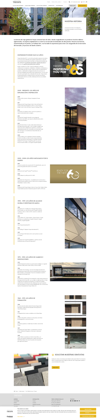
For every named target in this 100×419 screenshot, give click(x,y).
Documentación (17, 404)
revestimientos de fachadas (30, 62)
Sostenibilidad (16, 400)
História (15, 402)
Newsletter (16, 406)
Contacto (34, 402)
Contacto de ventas (76, 1)
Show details (20, 416)
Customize (87, 412)
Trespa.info (72, 5)
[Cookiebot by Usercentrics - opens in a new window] (10, 417)
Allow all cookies (88, 409)
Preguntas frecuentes (36, 404)
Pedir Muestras (82, 5)
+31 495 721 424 (55, 406)
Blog (33, 406)
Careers (34, 400)
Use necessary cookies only (88, 416)
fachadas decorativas (41, 62)
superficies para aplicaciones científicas (31, 64)
